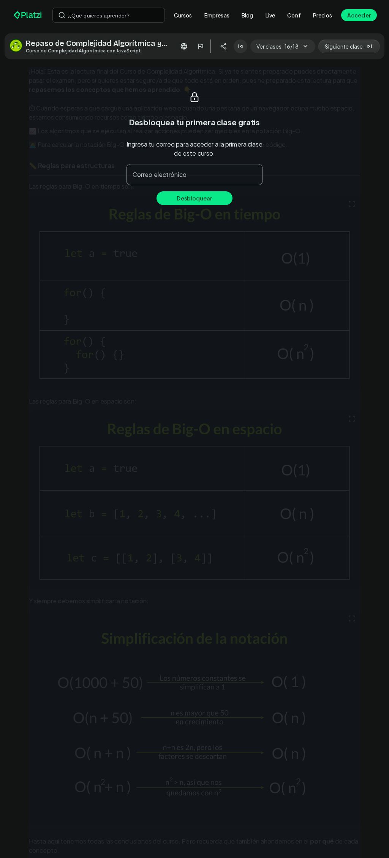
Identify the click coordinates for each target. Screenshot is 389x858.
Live (270, 15)
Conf (294, 15)
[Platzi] (28, 15)
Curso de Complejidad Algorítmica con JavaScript (83, 51)
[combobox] (108, 15)
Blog (247, 15)
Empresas (216, 15)
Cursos (183, 15)
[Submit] (61, 15)
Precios (322, 15)
